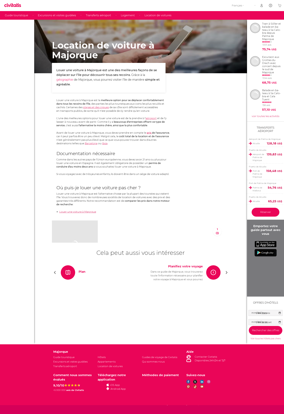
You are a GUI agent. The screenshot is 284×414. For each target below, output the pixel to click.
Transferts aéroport (98, 15)
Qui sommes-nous (153, 361)
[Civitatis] (60, 409)
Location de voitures (158, 15)
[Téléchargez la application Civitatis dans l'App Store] (266, 244)
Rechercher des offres (265, 330)
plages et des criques (96, 107)
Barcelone (91, 143)
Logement (128, 15)
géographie (64, 79)
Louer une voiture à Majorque (77, 211)
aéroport (151, 118)
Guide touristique (16, 15)
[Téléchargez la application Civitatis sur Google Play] (266, 253)
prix (149, 132)
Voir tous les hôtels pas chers (266, 338)
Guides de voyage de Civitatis (159, 357)
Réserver (265, 212)
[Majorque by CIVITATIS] (13, 5)
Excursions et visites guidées (57, 15)
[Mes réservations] (261, 5)
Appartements (107, 361)
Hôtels (102, 357)
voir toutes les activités (265, 116)
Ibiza (105, 143)
